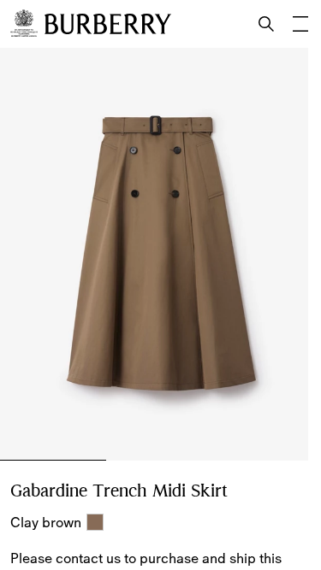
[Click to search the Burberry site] (266, 24)
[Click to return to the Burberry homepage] (108, 24)
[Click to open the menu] (300, 24)
